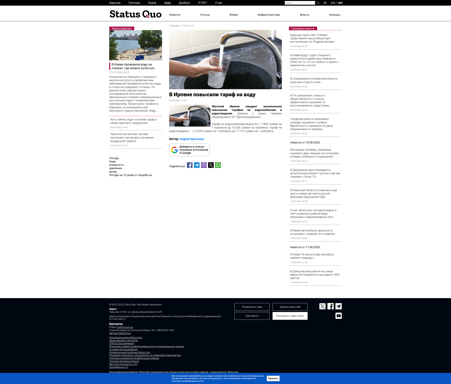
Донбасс (184, 2)
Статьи (205, 14)
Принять (273, 378)
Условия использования (123, 349)
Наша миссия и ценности (123, 340)
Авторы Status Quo (120, 333)
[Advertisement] (225, 182)
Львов (152, 2)
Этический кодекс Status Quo (125, 337)
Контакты (115, 323)
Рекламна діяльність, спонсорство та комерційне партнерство (145, 355)
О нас (218, 2)
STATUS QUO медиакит (122, 343)
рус (340, 2)
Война (234, 14)
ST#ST (202, 2)
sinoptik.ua (145, 175)
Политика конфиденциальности (188, 381)
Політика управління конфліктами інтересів (134, 358)
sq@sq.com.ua (125, 327)
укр (333, 2)
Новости (174, 14)
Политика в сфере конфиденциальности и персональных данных (146, 346)
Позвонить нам (252, 307)
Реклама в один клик (290, 315)
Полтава (134, 2)
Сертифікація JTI (118, 367)
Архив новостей (290, 307)
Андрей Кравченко (192, 139)
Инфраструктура (269, 14)
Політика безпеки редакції (124, 361)
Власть (304, 14)
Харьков (115, 2)
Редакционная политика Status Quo (129, 352)
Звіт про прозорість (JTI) (123, 364)
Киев (167, 2)
